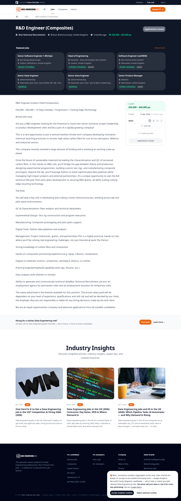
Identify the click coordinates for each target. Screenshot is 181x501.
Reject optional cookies (147, 493)
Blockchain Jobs (150, 468)
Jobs (53, 9)
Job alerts (71, 473)
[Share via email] (157, 121)
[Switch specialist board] (44, 9)
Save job (147, 126)
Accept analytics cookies (122, 493)
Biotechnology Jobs (151, 464)
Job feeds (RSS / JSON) (76, 482)
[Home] (17, 16)
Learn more (159, 322)
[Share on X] (153, 121)
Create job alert (146, 133)
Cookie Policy (136, 487)
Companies (62, 9)
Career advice (73, 468)
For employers (98, 464)
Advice (74, 9)
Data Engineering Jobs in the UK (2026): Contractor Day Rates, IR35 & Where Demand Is (88, 412)
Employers (139, 2)
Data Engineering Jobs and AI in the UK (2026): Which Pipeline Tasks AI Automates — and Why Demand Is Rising (141, 412)
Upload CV (156, 9)
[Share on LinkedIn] (149, 121)
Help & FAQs (123, 464)
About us (122, 459)
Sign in (163, 2)
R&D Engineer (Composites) (46, 16)
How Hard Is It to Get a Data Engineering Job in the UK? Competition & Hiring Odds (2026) (38, 412)
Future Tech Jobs (33, 2)
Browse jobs (72, 459)
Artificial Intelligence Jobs (154, 459)
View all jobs (160, 48)
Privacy (121, 468)
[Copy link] (161, 121)
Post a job (150, 2)
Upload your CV (73, 477)
